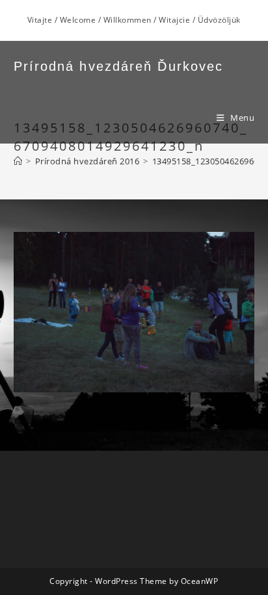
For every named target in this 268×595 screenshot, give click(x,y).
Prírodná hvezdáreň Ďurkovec (119, 66)
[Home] (18, 161)
